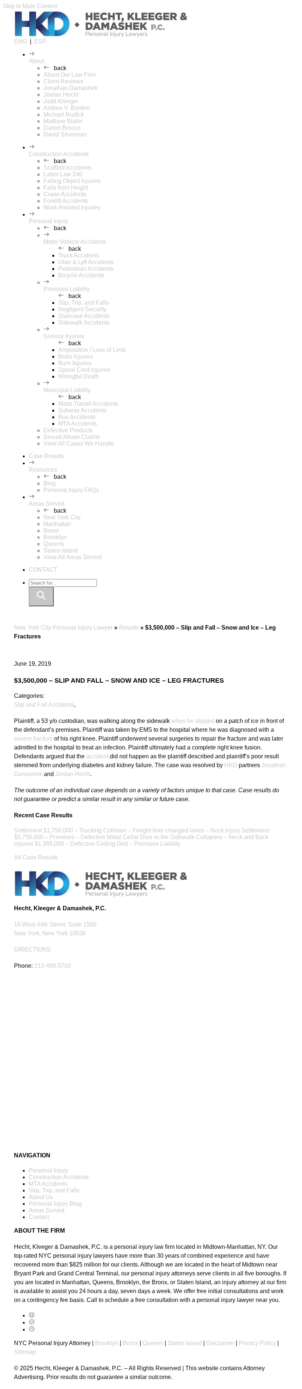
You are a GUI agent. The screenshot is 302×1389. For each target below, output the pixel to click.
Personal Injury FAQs (71, 490)
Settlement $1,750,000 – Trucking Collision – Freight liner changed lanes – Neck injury (127, 830)
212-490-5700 (52, 966)
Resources (43, 470)
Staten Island (60, 550)
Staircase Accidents (84, 316)
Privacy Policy (257, 1343)
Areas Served (46, 503)
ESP (40, 41)
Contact (39, 1217)
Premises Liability (66, 289)
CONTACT (43, 570)
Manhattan (57, 524)
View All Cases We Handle (78, 443)
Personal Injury (48, 221)
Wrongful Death (78, 376)
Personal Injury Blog (55, 1204)
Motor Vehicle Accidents (74, 242)
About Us (41, 1197)
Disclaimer (220, 1343)
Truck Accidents (78, 255)
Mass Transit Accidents (88, 404)
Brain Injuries (75, 356)
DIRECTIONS (32, 949)
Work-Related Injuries (71, 207)
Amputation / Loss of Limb (92, 350)
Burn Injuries (74, 363)
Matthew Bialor (62, 121)
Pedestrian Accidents (85, 269)
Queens (53, 544)
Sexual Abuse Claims (71, 437)
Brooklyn (55, 537)
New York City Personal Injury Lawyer (63, 627)
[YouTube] (32, 1329)
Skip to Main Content (30, 6)
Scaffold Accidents (67, 167)
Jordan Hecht (60, 94)
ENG (20, 41)
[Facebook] (32, 1315)
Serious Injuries (63, 336)
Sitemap (25, 1352)
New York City (62, 517)
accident (97, 756)
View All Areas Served (72, 557)
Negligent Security (82, 309)
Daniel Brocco (62, 128)
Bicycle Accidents (81, 275)
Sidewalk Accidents (83, 322)
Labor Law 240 (62, 174)
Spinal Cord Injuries (84, 370)
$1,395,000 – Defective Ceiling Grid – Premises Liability (107, 844)
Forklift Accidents (65, 201)
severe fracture (33, 738)
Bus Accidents (76, 417)
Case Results (46, 456)
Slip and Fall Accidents (44, 705)
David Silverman (65, 134)
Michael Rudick (63, 114)
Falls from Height (65, 187)
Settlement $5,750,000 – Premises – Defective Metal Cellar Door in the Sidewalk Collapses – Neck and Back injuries (141, 837)
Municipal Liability (67, 390)
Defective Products (68, 430)
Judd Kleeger (60, 101)
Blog (49, 483)
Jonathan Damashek (70, 88)
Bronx (51, 530)
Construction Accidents (59, 154)
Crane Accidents (65, 194)
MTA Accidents (77, 423)
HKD (230, 765)
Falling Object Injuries (72, 181)
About (36, 61)
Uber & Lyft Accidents (86, 262)
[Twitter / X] (32, 1322)
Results (129, 627)
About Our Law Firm (69, 75)
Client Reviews (63, 81)
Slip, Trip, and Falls (83, 302)
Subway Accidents (82, 410)
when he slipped (192, 721)
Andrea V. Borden (66, 108)
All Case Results (36, 857)
